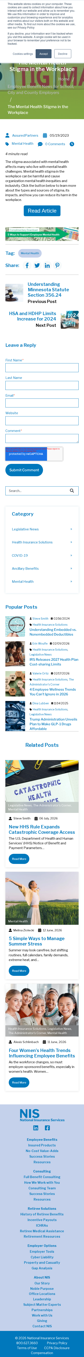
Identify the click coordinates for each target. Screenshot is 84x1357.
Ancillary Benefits (25, 568)
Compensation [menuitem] (42, 1353)
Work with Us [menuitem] (42, 1315)
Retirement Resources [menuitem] (42, 1236)
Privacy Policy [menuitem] (57, 1343)
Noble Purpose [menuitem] (42, 1288)
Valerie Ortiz (40, 673)
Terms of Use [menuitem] (27, 1348)
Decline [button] (62, 54)
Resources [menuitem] (42, 1162)
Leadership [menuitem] (42, 1299)
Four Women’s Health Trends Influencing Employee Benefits (42, 1053)
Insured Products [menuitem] (42, 1145)
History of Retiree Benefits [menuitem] (42, 1214)
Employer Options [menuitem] (42, 1246)
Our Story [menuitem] (42, 1283)
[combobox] (42, 490)
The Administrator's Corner (52, 805)
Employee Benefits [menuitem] (42, 1139)
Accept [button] (43, 54)
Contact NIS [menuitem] (42, 1326)
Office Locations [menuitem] (42, 1294)
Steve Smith (40, 618)
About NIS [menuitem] (42, 1277)
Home (63, 79)
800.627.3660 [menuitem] (27, 1343)
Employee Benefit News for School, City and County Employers (41, 89)
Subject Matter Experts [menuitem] (42, 1304)
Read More (19, 859)
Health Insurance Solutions (32, 542)
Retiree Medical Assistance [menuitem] (42, 1231)
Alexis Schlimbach (26, 1042)
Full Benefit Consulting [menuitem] (42, 1177)
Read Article (42, 211)
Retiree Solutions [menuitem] (42, 1208)
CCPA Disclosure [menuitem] (57, 1348)
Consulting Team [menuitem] (42, 1188)
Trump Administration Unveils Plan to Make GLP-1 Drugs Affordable (53, 724)
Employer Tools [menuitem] (42, 1251)
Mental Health (22, 143)
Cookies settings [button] (23, 54)
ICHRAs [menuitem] (42, 1225)
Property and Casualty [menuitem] (42, 1262)
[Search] (72, 491)
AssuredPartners (25, 135)
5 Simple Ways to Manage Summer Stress (37, 941)
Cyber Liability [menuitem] (42, 1257)
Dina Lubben (40, 703)
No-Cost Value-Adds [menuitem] (42, 1151)
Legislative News (25, 529)
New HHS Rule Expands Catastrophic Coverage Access (42, 829)
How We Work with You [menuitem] (42, 1182)
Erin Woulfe (39, 643)
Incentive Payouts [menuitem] (42, 1220)
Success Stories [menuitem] (42, 1156)
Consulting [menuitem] (42, 1171)
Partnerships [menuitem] (42, 1310)
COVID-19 (20, 555)
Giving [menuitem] (42, 1321)
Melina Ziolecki (23, 930)
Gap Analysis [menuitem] (42, 1268)
